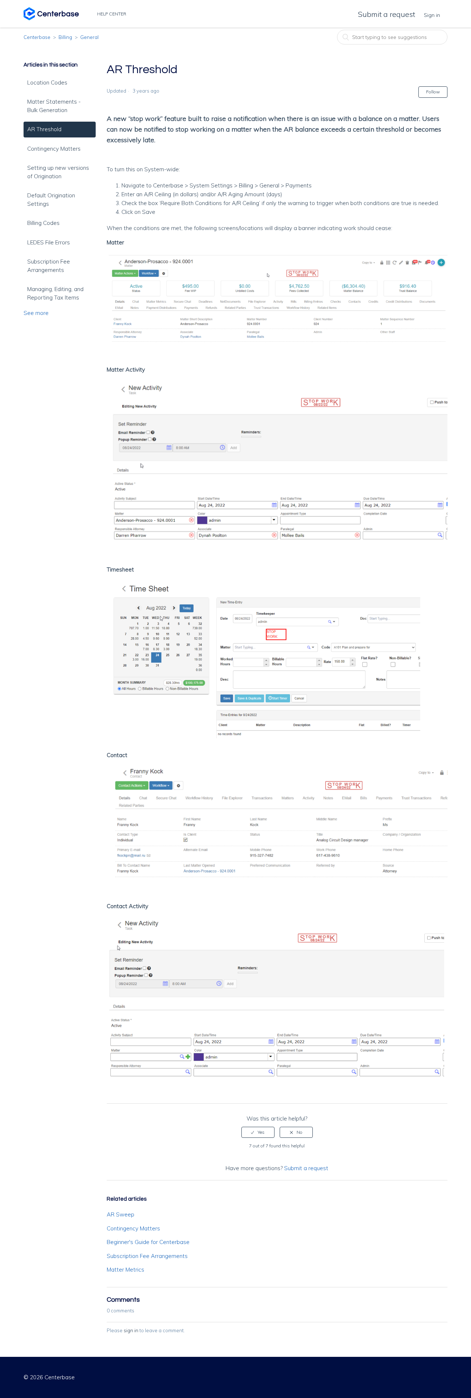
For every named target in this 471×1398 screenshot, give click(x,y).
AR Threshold (44, 129)
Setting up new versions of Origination (58, 172)
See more (36, 312)
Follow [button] (433, 91)
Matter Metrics (125, 1269)
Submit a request (386, 14)
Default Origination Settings (51, 199)
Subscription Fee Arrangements (48, 265)
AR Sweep (120, 1214)
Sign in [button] (432, 15)
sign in (131, 1330)
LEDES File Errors (48, 242)
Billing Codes (43, 222)
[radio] (258, 1132)
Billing (65, 37)
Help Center (112, 14)
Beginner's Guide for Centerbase (148, 1242)
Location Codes (47, 82)
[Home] (51, 18)
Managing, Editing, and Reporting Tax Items (55, 293)
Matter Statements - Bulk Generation (54, 106)
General (89, 37)
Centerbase (37, 37)
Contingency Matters (54, 148)
